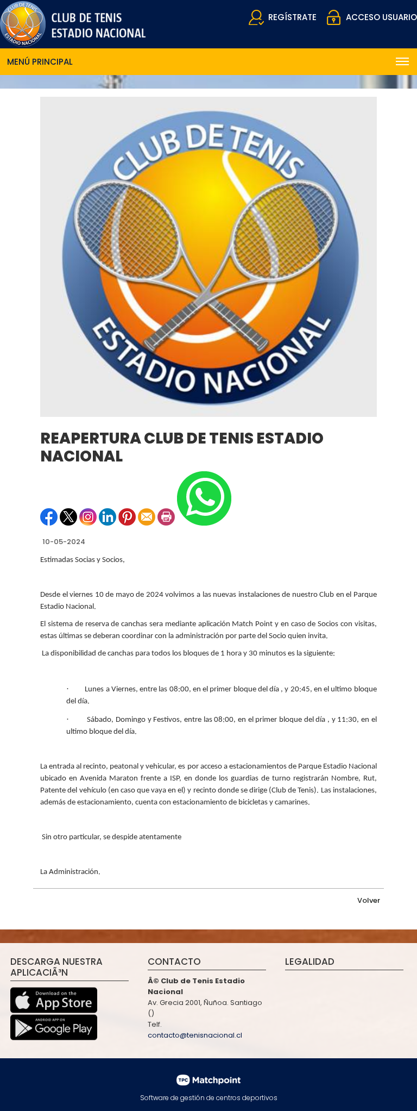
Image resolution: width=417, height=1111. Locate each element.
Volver (368, 900)
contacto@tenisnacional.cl (195, 1035)
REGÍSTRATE (292, 17)
